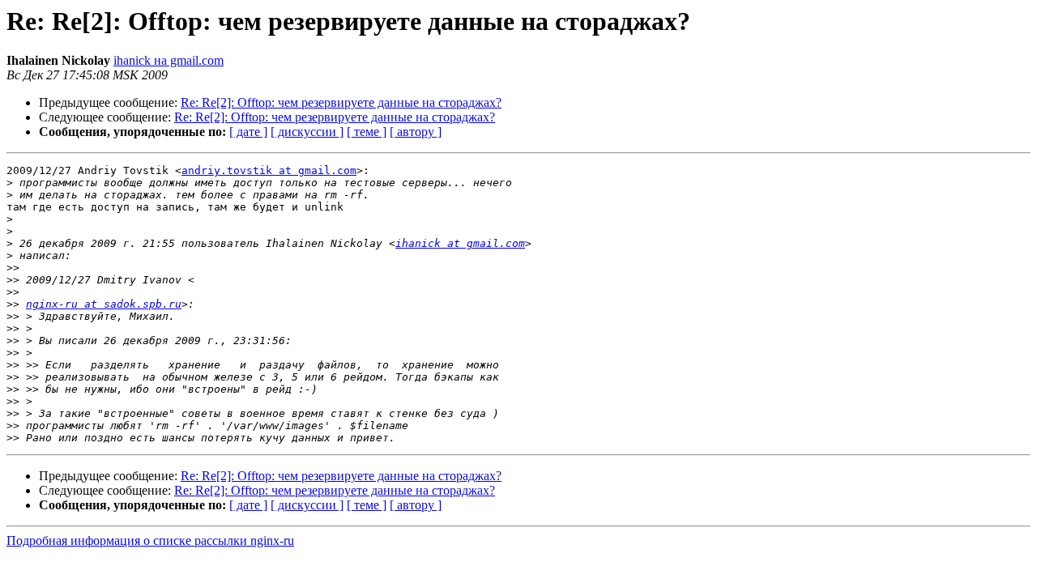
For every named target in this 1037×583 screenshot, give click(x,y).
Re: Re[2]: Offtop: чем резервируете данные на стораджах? (341, 102)
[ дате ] (248, 131)
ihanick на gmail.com (168, 60)
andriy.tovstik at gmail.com (268, 170)
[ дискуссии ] (307, 131)
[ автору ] (416, 131)
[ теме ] (366, 131)
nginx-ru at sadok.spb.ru (103, 304)
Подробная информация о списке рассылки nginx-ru (150, 540)
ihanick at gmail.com (460, 243)
